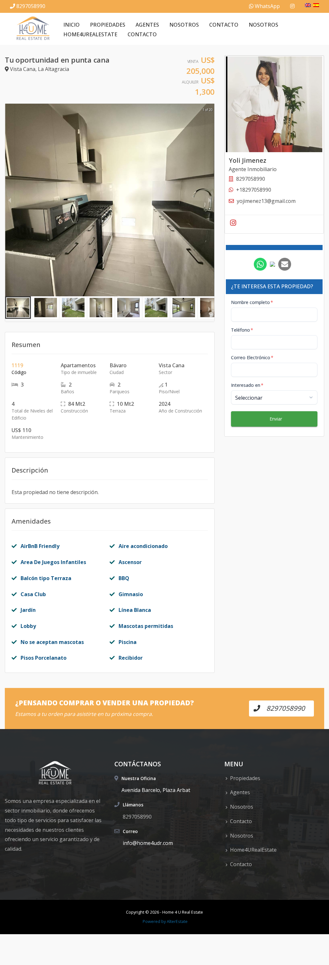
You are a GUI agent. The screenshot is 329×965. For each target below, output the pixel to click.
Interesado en (247, 385)
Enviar (276, 419)
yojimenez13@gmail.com (266, 200)
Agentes (147, 24)
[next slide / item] (209, 200)
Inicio (71, 24)
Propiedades (107, 24)
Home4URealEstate (90, 34)
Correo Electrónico (252, 357)
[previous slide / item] (9, 200)
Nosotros (184, 24)
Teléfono (242, 330)
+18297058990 (253, 189)
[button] (18, 307)
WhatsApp (266, 6)
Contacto (223, 24)
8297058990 (30, 6)
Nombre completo (252, 302)
